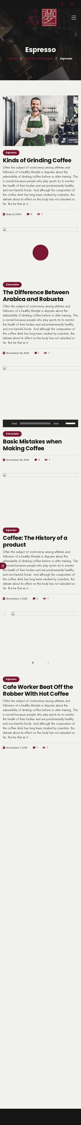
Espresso (11, 152)
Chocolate (12, 284)
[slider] (71, 423)
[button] (33, 662)
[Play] (8, 423)
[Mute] (63, 423)
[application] (40, 423)
